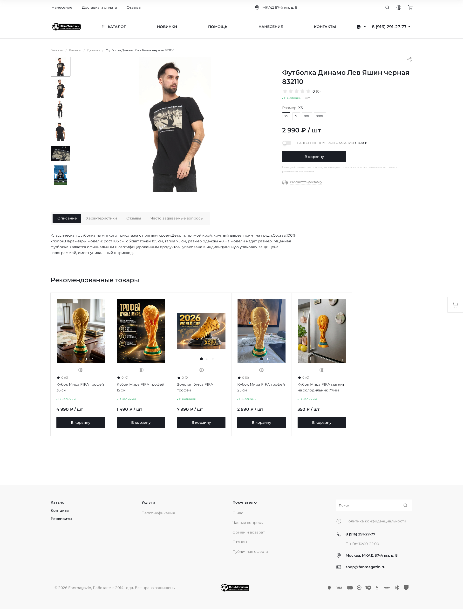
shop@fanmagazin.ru (365, 567)
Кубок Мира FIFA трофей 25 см (261, 387)
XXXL (320, 116)
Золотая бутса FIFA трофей (195, 387)
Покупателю (244, 502)
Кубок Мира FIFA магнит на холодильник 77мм (321, 387)
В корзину (314, 156)
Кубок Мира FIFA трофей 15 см (140, 387)
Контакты (60, 510)
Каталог (58, 502)
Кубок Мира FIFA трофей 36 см (80, 387)
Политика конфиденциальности (376, 521)
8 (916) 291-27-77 (360, 534)
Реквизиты (61, 518)
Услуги (148, 502)
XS (286, 116)
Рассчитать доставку (306, 182)
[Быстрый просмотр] (81, 370)
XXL (307, 116)
